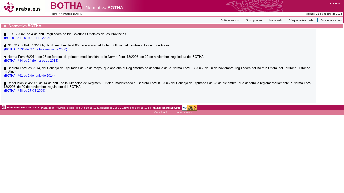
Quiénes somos (230, 20)
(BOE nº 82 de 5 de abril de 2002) (27, 37)
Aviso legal (160, 112)
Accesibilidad (184, 112)
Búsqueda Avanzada (301, 20)
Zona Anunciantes (331, 20)
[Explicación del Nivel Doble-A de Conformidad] (189, 107)
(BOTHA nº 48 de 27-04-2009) (24, 90)
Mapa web (275, 20)
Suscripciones (254, 20)
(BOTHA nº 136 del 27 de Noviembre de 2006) (35, 49)
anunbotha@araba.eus (166, 107)
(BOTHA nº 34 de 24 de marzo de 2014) (31, 60)
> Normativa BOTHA (70, 13)
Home (54, 13)
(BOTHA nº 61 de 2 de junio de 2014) (29, 75)
